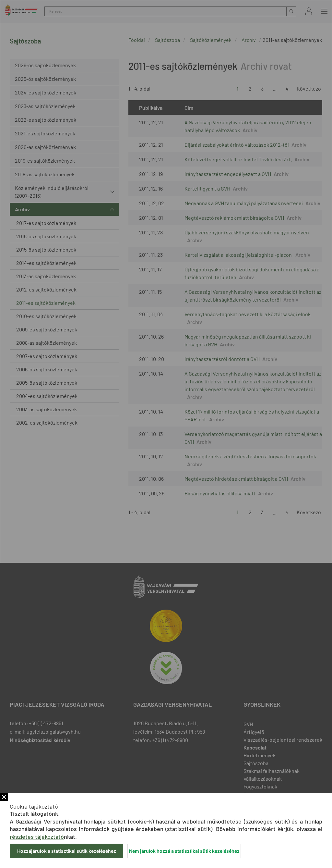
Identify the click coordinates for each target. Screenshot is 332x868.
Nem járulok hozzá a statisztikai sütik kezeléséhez (184, 851)
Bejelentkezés (308, 11)
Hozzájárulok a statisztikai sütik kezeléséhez (66, 851)
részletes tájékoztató (37, 836)
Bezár (4, 797)
